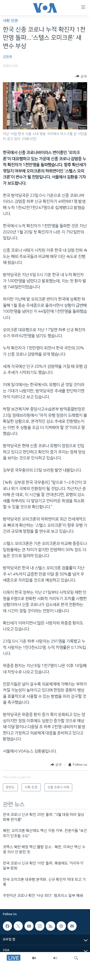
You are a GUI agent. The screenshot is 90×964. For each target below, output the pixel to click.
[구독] (72, 925)
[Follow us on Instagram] (39, 925)
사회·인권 (10, 21)
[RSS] (50, 925)
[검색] (76, 958)
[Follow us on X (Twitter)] (18, 925)
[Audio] (55, 958)
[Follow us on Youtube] (29, 925)
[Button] (81, 76)
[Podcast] (61, 925)
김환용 (7, 57)
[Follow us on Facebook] (7, 925)
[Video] (34, 958)
